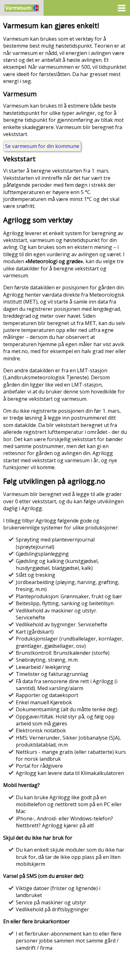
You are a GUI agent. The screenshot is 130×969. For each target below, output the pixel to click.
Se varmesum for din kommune (42, 146)
